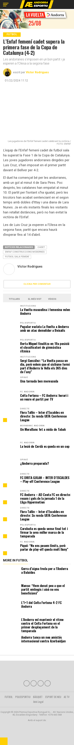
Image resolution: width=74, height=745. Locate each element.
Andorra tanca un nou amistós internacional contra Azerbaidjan (43, 639)
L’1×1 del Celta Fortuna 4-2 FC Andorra (41, 604)
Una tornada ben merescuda (39, 381)
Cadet (41, 247)
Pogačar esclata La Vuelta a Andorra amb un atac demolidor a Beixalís (44, 328)
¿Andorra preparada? (34, 463)
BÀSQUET (38, 697)
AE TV (67, 697)
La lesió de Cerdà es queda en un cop (45, 446)
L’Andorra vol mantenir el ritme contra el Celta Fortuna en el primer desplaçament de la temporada (42, 625)
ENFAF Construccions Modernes (25, 251)
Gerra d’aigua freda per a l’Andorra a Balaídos (44, 570)
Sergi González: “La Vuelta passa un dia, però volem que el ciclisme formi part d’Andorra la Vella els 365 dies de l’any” (45, 366)
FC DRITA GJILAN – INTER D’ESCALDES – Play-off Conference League (44, 479)
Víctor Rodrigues (37, 72)
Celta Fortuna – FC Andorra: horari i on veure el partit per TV (44, 397)
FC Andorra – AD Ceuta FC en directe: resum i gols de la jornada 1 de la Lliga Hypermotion (45, 498)
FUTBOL (9, 697)
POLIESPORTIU (22, 697)
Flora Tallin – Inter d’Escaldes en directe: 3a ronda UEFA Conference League (43, 416)
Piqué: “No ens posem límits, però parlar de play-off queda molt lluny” (44, 547)
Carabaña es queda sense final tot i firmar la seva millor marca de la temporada (44, 532)
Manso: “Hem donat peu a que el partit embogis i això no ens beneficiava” (43, 589)
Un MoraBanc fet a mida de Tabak (43, 429)
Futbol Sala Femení (17, 256)
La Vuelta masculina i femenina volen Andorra (45, 311)
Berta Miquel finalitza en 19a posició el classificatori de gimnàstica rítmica (44, 347)
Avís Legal (38, 702)
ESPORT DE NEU (53, 697)
